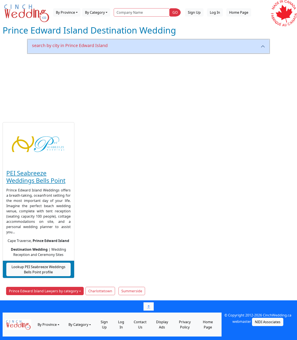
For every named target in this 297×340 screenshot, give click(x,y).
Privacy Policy (185, 325)
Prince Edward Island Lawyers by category (43, 291)
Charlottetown (100, 291)
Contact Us (140, 325)
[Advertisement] (148, 86)
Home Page (238, 12)
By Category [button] (95, 12)
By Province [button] (65, 12)
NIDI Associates (267, 322)
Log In (215, 12)
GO (175, 12)
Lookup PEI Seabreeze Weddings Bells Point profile (38, 269)
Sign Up (194, 12)
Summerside (131, 291)
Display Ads (162, 325)
